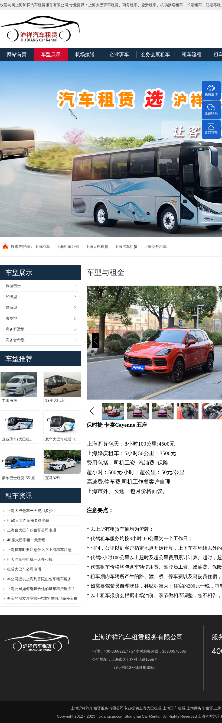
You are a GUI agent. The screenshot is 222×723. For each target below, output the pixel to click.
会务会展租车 (155, 54)
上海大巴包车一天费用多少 (30, 510)
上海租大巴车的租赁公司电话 (31, 530)
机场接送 (85, 54)
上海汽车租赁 (126, 246)
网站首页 (17, 54)
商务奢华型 (15, 340)
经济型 (11, 296)
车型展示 (51, 54)
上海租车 (42, 246)
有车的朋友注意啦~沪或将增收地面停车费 (42, 598)
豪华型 (11, 318)
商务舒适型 (15, 329)
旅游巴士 (13, 286)
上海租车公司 (67, 246)
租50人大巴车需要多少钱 (28, 520)
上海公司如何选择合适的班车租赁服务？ (41, 588)
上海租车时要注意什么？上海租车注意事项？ (42, 549)
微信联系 (211, 113)
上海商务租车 (155, 246)
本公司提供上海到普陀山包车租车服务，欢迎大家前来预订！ (42, 579)
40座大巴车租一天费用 (26, 540)
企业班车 (119, 54)
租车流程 (191, 54)
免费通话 (211, 94)
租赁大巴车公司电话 (24, 569)
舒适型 (11, 307)
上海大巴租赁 (97, 246)
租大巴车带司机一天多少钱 (30, 559)
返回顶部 (211, 133)
